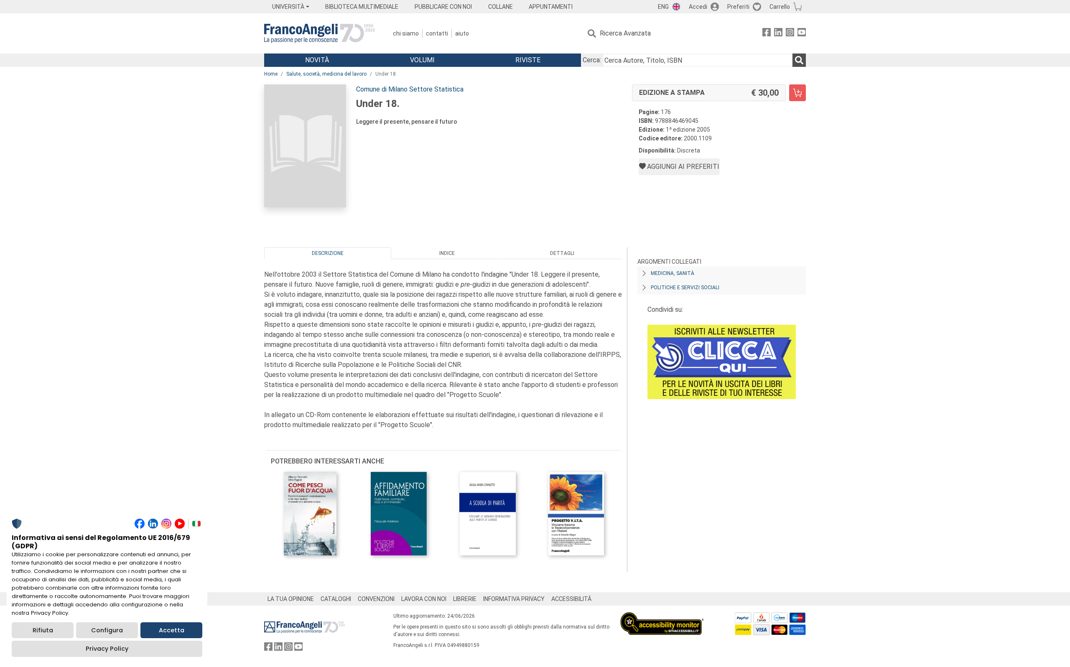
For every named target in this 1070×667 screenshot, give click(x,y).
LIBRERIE (464, 599)
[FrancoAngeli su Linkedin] (778, 33)
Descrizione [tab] (328, 253)
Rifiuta (43, 630)
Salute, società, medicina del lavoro (326, 74)
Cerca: (592, 60)
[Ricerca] (799, 60)
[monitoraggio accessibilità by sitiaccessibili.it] (662, 617)
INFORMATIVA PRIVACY (514, 599)
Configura (107, 630)
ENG (663, 6)
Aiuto (462, 33)
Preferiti (738, 6)
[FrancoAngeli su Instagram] (790, 33)
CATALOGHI (336, 599)
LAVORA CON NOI (423, 599)
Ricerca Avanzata (625, 33)
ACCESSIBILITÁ (571, 599)
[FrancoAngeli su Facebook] (766, 33)
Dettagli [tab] (562, 253)
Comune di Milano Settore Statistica (410, 89)
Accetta (171, 630)
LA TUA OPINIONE (291, 599)
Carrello (779, 6)
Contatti (437, 33)
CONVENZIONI (376, 599)
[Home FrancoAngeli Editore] (319, 33)
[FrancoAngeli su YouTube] (801, 33)
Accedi (698, 6)
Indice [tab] (447, 253)
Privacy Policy (107, 648)
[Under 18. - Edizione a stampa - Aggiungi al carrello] (797, 92)
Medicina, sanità (672, 273)
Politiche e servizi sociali (685, 287)
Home (271, 74)
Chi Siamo (406, 33)
